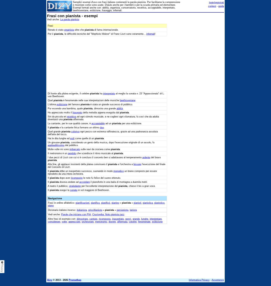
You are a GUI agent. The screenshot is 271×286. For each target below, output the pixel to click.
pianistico (159, 202)
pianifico (95, 202)
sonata (73, 190)
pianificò (105, 202)
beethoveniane (127, 100)
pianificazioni (82, 202)
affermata (122, 221)
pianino (115, 202)
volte (64, 221)
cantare (93, 219)
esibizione (62, 104)
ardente (146, 157)
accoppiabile (98, 123)
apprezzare (74, 221)
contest (212, 6)
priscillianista (95, 210)
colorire (133, 221)
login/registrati (216, 2)
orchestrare (88, 221)
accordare (84, 182)
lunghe (144, 219)
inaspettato (118, 219)
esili (72, 138)
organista (69, 29)
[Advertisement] (196, 69)
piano (51, 205)
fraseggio (77, 112)
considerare (54, 221)
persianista (122, 210)
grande (136, 219)
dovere (112, 221)
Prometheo (75, 280)
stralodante (75, 186)
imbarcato (75, 149)
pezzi (128, 219)
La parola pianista (69, 19)
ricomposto (77, 178)
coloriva (75, 131)
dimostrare (82, 219)
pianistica (148, 202)
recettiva (71, 116)
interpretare (156, 219)
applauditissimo (56, 145)
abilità (120, 108)
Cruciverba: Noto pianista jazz (108, 214)
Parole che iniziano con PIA (76, 214)
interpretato (109, 93)
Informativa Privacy (199, 280)
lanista (133, 210)
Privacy (2, 268)
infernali (150, 33)
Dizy (49, 280)
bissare (137, 164)
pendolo (72, 153)
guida (221, 6)
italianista (82, 210)
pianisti (137, 202)
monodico (118, 171)
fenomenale (144, 221)
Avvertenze (218, 280)
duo (102, 127)
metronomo (101, 221)
